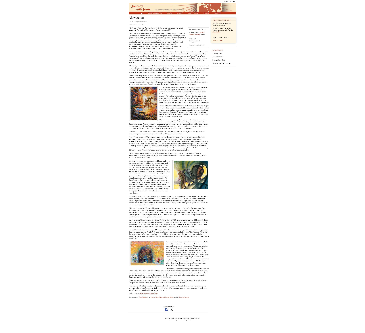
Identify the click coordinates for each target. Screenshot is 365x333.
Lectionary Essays (155, 13)
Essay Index (216, 32)
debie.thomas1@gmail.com (149, 294)
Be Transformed (217, 57)
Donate (206, 13)
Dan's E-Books (193, 13)
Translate (232, 2)
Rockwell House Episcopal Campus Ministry (162, 297)
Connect (180, 13)
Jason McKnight (143, 297)
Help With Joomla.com (190, 320)
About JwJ (217, 13)
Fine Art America (184, 297)
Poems (169, 13)
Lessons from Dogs (218, 60)
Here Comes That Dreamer (221, 63)
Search (226, 2)
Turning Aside (217, 53)
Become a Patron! (218, 40)
